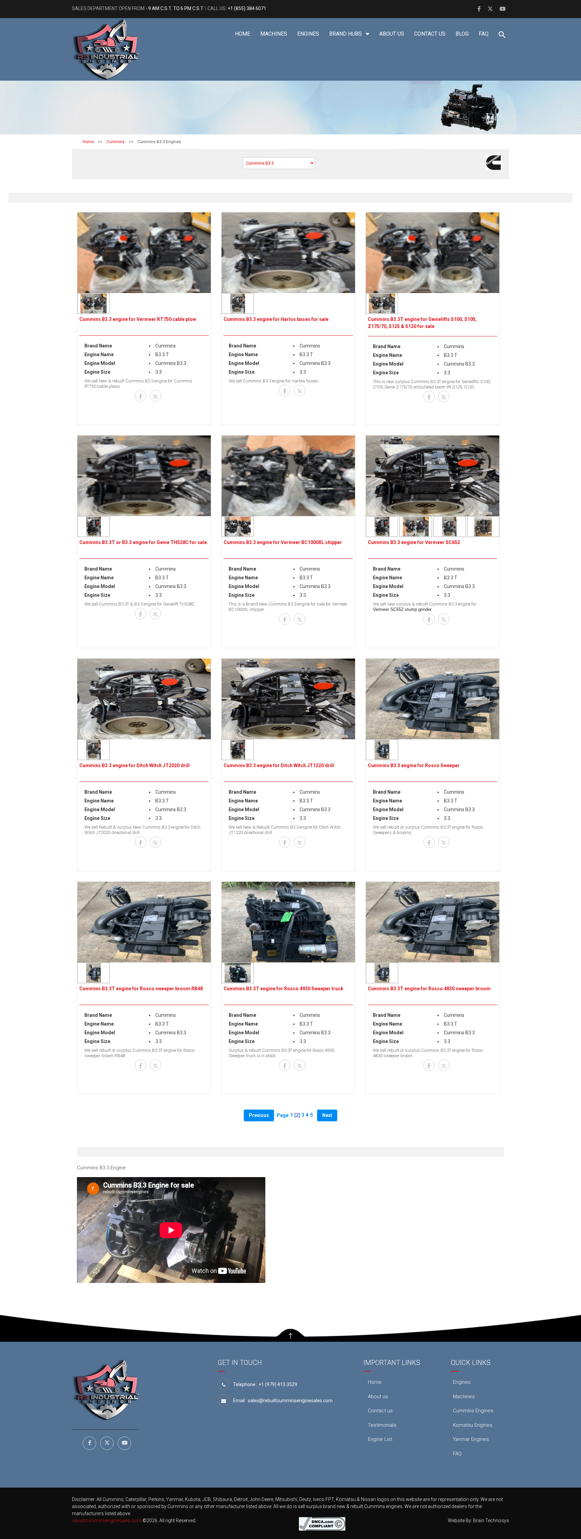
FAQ (484, 34)
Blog (462, 34)
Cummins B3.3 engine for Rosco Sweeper (414, 765)
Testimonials (382, 1425)
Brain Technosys (491, 1520)
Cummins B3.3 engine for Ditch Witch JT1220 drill (279, 765)
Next (327, 1115)
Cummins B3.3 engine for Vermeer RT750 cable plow (137, 319)
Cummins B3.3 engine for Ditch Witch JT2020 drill (134, 765)
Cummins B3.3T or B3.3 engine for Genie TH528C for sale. (143, 542)
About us (391, 34)
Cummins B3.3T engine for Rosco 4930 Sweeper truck (283, 988)
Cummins (116, 141)
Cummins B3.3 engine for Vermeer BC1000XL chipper (283, 542)
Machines (273, 34)
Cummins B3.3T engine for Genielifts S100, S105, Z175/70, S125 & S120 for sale (422, 323)
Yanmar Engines (471, 1439)
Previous (259, 1115)
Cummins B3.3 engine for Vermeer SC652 (414, 542)
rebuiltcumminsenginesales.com (107, 1520)
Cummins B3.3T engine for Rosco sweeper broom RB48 (141, 988)
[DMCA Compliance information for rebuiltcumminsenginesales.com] (322, 1524)
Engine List (380, 1439)
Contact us (430, 34)
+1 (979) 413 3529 (278, 1384)
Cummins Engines (473, 1411)
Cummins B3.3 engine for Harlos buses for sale (276, 319)
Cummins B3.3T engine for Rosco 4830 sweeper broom (429, 988)
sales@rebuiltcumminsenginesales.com (290, 1400)
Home (242, 34)
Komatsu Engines (472, 1425)
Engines (308, 34)
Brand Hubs (346, 34)
